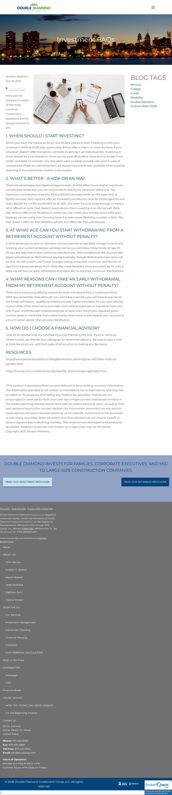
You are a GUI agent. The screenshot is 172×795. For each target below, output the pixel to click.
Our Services (13, 614)
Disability (137, 97)
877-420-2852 (22, 748)
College (136, 89)
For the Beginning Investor (21, 712)
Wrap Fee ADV (18, 508)
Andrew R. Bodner (16, 569)
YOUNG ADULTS (12, 697)
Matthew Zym (14, 592)
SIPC (31, 528)
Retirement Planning (18, 630)
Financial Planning (16, 637)
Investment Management (20, 622)
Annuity (136, 84)
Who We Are (13, 562)
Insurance (11, 645)
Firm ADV (5, 508)
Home (6, 547)
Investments (16, 88)
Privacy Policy (35, 508)
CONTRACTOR (11, 667)
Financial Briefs (12, 690)
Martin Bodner (14, 577)
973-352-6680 (20, 740)
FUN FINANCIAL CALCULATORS (24, 652)
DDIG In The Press (13, 660)
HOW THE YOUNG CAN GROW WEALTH (29, 705)
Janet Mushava (14, 584)
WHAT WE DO (11, 607)
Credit (135, 93)
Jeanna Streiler (14, 599)
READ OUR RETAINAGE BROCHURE (145, 481)
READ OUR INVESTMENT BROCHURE (28, 481)
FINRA (25, 528)
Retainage (11, 675)
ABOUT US (9, 554)
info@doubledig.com (23, 752)
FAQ (8, 682)
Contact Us (9, 720)
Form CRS (47, 508)
